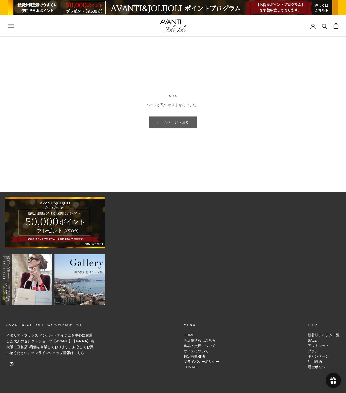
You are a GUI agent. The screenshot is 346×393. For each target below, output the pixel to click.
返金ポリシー (318, 367)
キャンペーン (318, 356)
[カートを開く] (336, 26)
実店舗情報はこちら (200, 340)
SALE (312, 340)
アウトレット (318, 345)
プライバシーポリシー (201, 361)
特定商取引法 (194, 356)
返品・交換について (200, 345)
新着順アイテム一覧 (324, 335)
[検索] (324, 26)
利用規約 (315, 361)
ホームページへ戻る (173, 122)
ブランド (315, 351)
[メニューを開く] (11, 26)
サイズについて (196, 351)
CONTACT (192, 367)
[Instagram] (11, 364)
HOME (189, 335)
